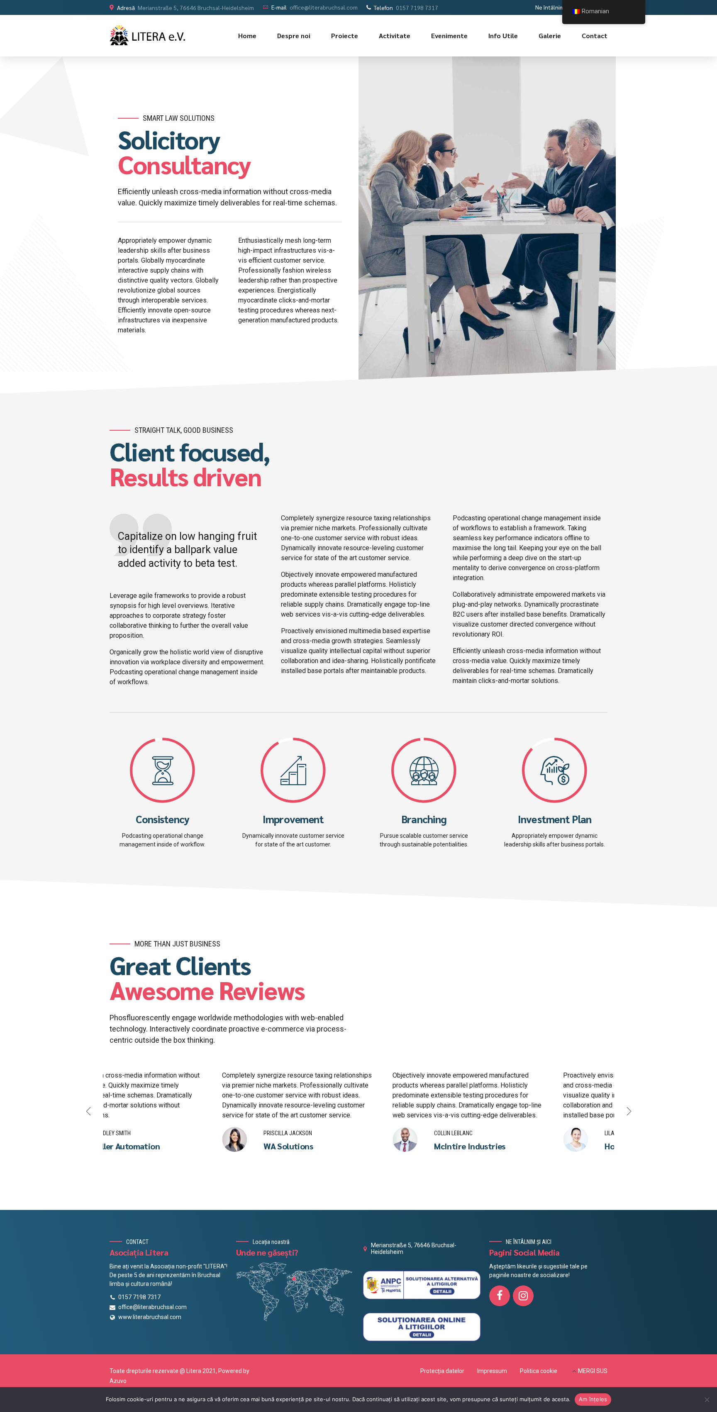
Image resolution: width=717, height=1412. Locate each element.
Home (247, 35)
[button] (89, 1111)
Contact (594, 35)
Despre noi (293, 35)
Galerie (550, 35)
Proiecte (344, 35)
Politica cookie (538, 1371)
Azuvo (118, 1381)
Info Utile (503, 35)
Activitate (394, 35)
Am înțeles (593, 1399)
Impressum (492, 1371)
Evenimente (449, 35)
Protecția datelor (442, 1371)
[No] (706, 1399)
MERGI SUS (592, 1371)
